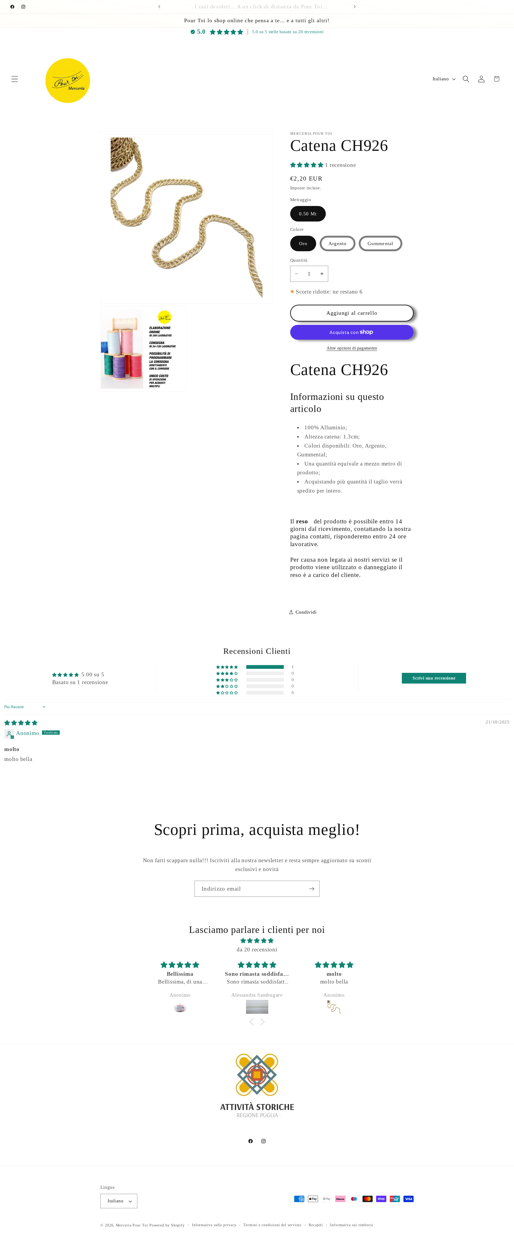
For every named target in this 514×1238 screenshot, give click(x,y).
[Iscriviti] (311, 889)
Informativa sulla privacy (214, 1225)
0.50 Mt (308, 213)
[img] (21, 723)
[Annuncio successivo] (355, 6)
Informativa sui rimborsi (351, 1225)
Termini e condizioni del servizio (272, 1225)
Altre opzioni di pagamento (352, 348)
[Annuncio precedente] (159, 6)
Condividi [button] (306, 611)
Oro (303, 243)
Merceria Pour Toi (132, 1225)
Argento (337, 243)
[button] (14, 79)
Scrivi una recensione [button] (434, 678)
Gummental (381, 243)
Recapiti (316, 1225)
